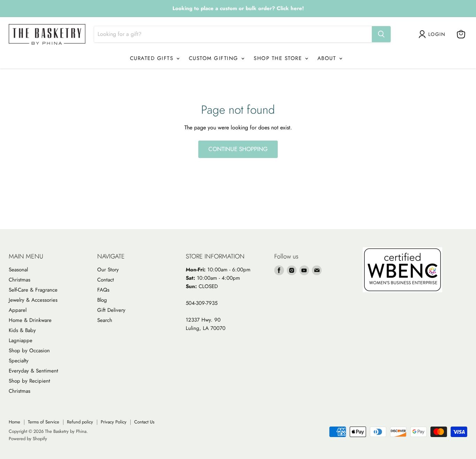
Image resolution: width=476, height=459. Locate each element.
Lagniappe (20, 340)
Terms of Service (43, 422)
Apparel (17, 310)
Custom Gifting (215, 58)
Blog (102, 300)
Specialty (19, 360)
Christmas (19, 280)
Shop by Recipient (29, 381)
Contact (105, 280)
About (327, 58)
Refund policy (80, 422)
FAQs (103, 290)
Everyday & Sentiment (33, 371)
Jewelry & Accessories (33, 300)
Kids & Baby (22, 330)
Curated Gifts (153, 58)
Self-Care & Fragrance (33, 290)
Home (14, 422)
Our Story (108, 269)
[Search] (381, 34)
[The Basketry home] (47, 34)
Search (104, 320)
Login (436, 34)
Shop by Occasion (29, 350)
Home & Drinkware (30, 320)
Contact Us (144, 422)
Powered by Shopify (28, 438)
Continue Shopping (238, 149)
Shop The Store (279, 58)
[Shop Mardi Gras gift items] (238, 9)
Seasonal (18, 269)
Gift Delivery (111, 310)
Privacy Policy (113, 422)
